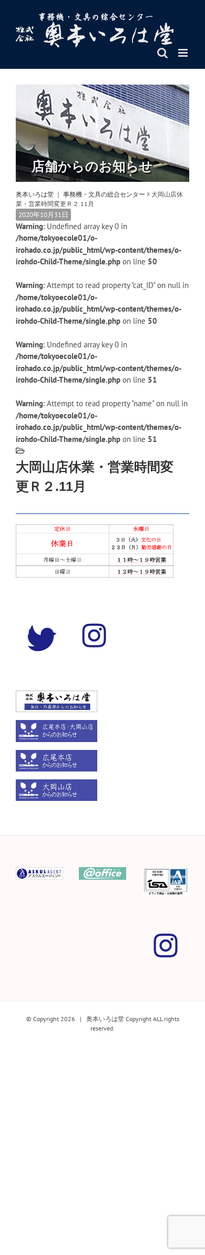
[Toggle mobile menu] (183, 52)
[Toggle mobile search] (162, 52)
